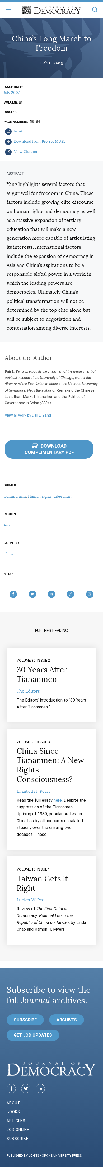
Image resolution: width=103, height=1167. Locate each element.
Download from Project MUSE (39, 141)
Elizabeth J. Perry (33, 791)
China (9, 554)
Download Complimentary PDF (49, 449)
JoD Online (18, 1130)
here (58, 800)
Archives (67, 1019)
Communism (15, 496)
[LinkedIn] (40, 1088)
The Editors (28, 691)
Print (17, 131)
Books (13, 1112)
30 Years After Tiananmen (42, 674)
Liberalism (63, 496)
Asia (7, 525)
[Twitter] (25, 1088)
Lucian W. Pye (30, 900)
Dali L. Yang (51, 63)
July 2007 (12, 92)
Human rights (40, 496)
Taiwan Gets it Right (42, 883)
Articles (16, 1121)
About (13, 1103)
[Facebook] (11, 1088)
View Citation (25, 151)
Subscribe (25, 1019)
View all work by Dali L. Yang (28, 415)
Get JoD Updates (33, 1035)
